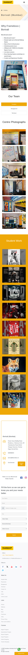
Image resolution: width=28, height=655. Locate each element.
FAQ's (2, 594)
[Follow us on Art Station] (2, 570)
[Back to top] (23, 649)
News (2, 611)
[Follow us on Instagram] (20, 567)
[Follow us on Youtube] (11, 567)
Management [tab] (14, 108)
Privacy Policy (4, 619)
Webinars (3, 607)
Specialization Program (6, 632)
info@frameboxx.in (6, 558)
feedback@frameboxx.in (16, 558)
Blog (2, 609)
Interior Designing (5, 639)
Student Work (4, 579)
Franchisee (3, 614)
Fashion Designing (5, 641)
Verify (2, 616)
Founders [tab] (14, 104)
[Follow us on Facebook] (2, 567)
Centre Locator (4, 596)
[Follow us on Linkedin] (16, 567)
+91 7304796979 (7, 555)
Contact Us (3, 589)
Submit (14, 535)
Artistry (2, 604)
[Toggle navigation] (24, 2)
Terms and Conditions (6, 621)
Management (4, 584)
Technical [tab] (14, 113)
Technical (3, 586)
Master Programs (5, 634)
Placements (3, 581)
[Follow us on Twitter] (7, 567)
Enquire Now (21, 464)
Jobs (2, 591)
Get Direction (11, 462)
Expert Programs (4, 636)
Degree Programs (5, 629)
